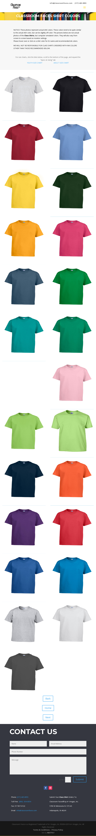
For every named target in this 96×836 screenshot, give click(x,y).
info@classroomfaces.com (61, 3)
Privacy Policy (57, 830)
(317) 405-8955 (80, 3)
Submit (80, 779)
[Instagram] (50, 788)
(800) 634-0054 (25, 801)
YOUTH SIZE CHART (34, 63)
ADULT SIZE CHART (61, 63)
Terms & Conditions (41, 830)
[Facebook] (46, 788)
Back (48, 698)
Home (48, 708)
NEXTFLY (50, 833)
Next (48, 717)
